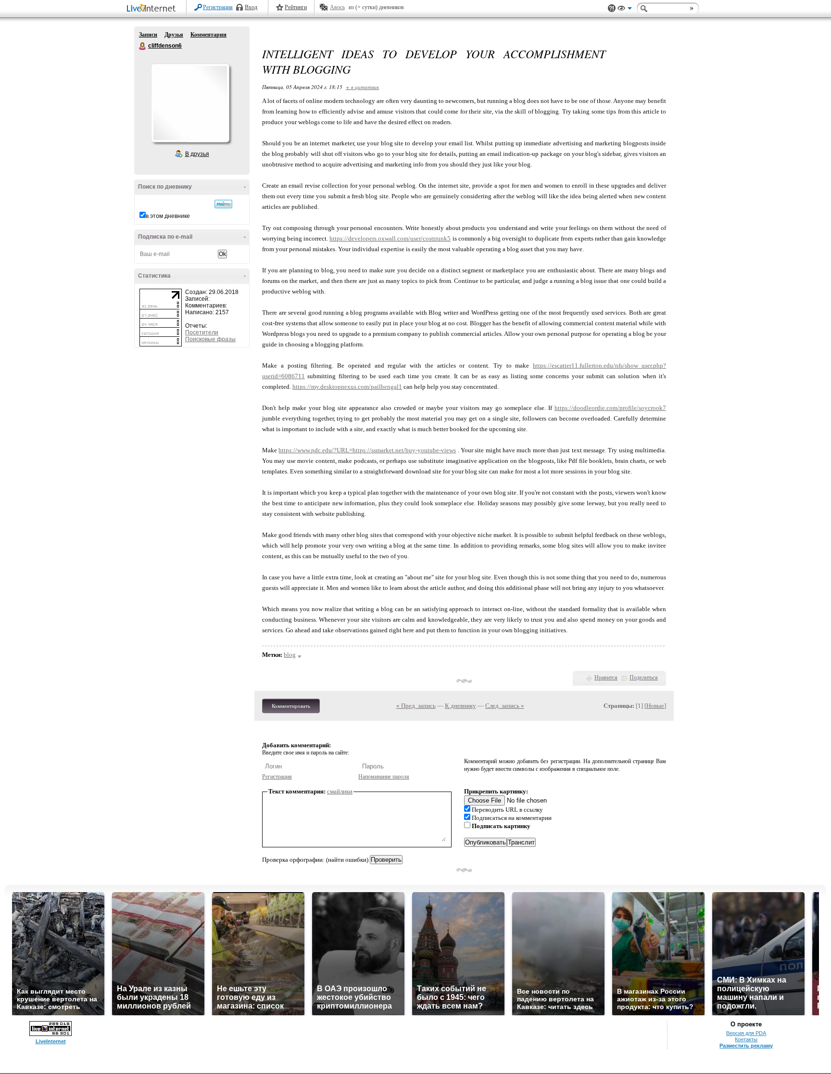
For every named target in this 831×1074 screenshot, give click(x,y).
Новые (655, 705)
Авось (337, 7)
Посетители (201, 332)
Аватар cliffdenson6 (190, 103)
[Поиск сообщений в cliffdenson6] (223, 204)
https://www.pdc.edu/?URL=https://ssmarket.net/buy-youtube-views (367, 450)
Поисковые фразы (210, 339)
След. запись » (504, 705)
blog (290, 654)
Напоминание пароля (383, 776)
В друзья (197, 154)
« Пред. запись (416, 705)
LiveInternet (153, 9)
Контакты (746, 1039)
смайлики (340, 791)
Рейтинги (296, 7)
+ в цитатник (362, 86)
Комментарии (208, 34)
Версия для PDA (746, 1033)
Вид (624, 9)
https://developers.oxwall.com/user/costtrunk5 (390, 238)
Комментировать (291, 706)
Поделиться (644, 677)
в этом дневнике (168, 216)
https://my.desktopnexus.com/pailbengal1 (347, 386)
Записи (148, 34)
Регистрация (218, 7)
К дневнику (460, 705)
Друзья (173, 34)
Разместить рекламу (746, 1045)
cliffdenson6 (143, 46)
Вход (251, 7)
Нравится (605, 677)
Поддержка (612, 8)
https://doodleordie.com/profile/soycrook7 (610, 407)
